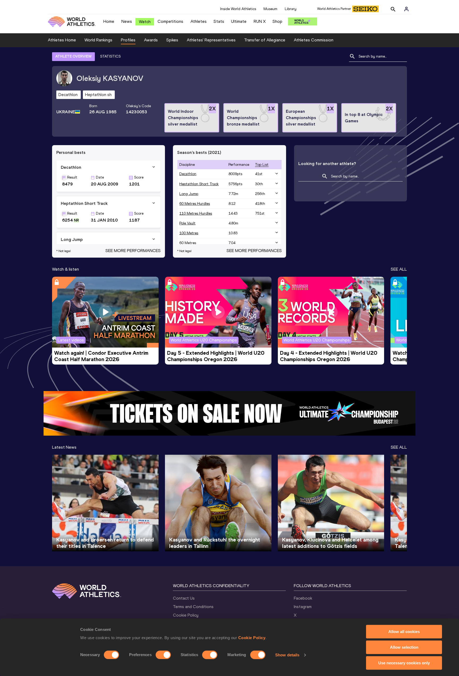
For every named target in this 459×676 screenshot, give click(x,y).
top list (262, 164)
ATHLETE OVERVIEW (73, 56)
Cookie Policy (252, 637)
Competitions (170, 21)
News (126, 21)
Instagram (303, 606)
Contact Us (184, 598)
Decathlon (187, 174)
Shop (277, 21)
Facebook (303, 598)
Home (108, 21)
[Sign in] (406, 9)
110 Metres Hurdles (195, 213)
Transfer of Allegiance (264, 39)
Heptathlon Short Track (199, 184)
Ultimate (238, 21)
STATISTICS (110, 56)
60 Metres (187, 243)
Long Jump (188, 194)
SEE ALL (399, 269)
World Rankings (98, 39)
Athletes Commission (313, 39)
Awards (151, 39)
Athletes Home (62, 39)
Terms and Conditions (193, 606)
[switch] (163, 655)
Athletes (198, 21)
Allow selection (404, 647)
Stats (219, 21)
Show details (287, 655)
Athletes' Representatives (211, 39)
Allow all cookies (404, 631)
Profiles (128, 39)
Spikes (172, 39)
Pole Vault (187, 223)
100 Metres (188, 233)
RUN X (260, 21)
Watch (145, 21)
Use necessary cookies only (404, 663)
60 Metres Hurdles (194, 203)
